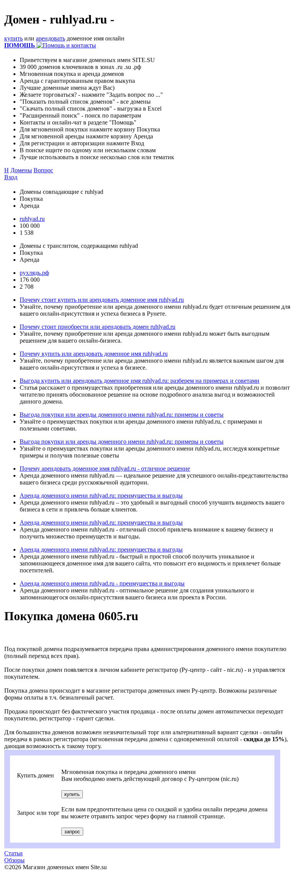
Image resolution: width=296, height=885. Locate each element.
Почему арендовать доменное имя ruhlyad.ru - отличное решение (105, 468)
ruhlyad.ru (32, 218)
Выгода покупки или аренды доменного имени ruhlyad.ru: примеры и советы (122, 414)
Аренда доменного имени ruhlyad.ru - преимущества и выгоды (102, 583)
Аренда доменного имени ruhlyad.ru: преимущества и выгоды (101, 495)
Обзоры (14, 860)
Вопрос (43, 170)
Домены (21, 170)
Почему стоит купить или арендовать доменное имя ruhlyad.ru (102, 299)
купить (13, 38)
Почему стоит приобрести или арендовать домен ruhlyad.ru (97, 326)
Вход (10, 177)
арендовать (50, 38)
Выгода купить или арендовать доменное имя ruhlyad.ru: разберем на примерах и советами (139, 380)
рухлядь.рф (34, 272)
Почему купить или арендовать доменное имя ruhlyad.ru (94, 353)
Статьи (13, 853)
